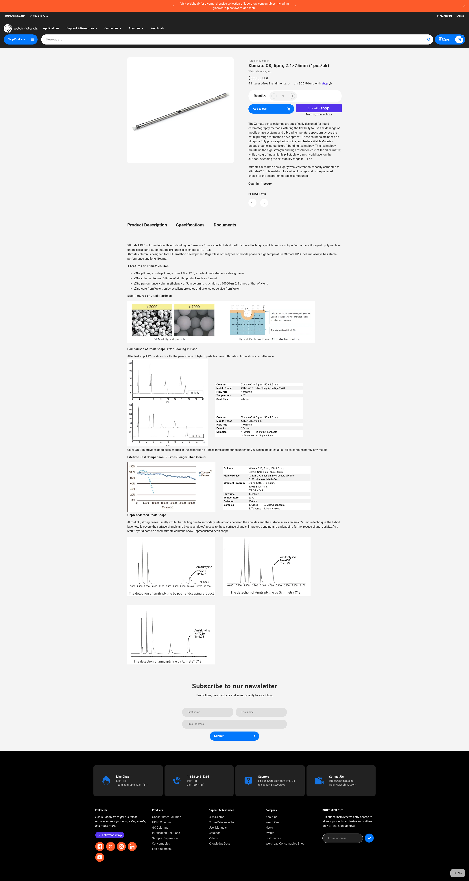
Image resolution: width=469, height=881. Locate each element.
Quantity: (260, 95)
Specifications (190, 225)
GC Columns (160, 827)
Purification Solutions (166, 833)
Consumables (161, 843)
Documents (225, 225)
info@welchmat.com (15, 16)
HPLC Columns (161, 822)
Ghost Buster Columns (166, 817)
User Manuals (218, 827)
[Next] (295, 6)
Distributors (273, 838)
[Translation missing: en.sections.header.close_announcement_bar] (464, 6)
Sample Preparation (165, 838)
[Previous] (174, 6)
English (460, 16)
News (269, 827)
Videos (213, 838)
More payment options (319, 114)
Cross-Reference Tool (222, 822)
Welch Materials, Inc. (260, 71)
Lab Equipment (162, 849)
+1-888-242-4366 (39, 16)
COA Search (216, 817)
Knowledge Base (219, 843)
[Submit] (369, 838)
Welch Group (274, 822)
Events (270, 833)
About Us (271, 817)
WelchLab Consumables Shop (285, 843)
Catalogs (214, 833)
